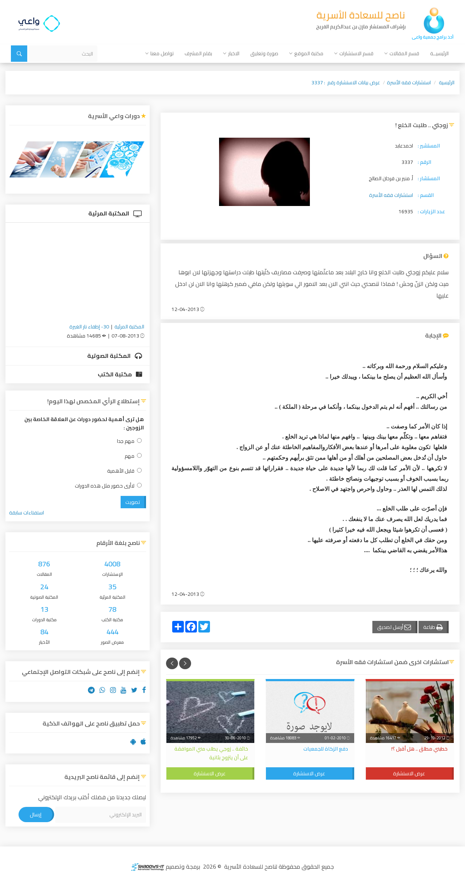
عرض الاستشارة (409, 773)
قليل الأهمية (120, 471)
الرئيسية (446, 82)
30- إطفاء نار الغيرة (89, 326)
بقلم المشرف (198, 53)
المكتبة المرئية (109, 213)
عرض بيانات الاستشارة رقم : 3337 (345, 82)
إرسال (35, 814)
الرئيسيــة (439, 53)
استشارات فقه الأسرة (409, 82)
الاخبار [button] (233, 53)
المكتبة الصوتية (109, 355)
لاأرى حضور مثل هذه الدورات (104, 485)
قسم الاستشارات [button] (356, 53)
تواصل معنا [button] (162, 53)
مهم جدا (125, 441)
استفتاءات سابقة (26, 512)
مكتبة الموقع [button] (308, 53)
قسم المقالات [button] (404, 53)
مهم (129, 456)
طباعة (429, 627)
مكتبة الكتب (115, 374)
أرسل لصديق (390, 627)
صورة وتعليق (264, 53)
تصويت (132, 502)
